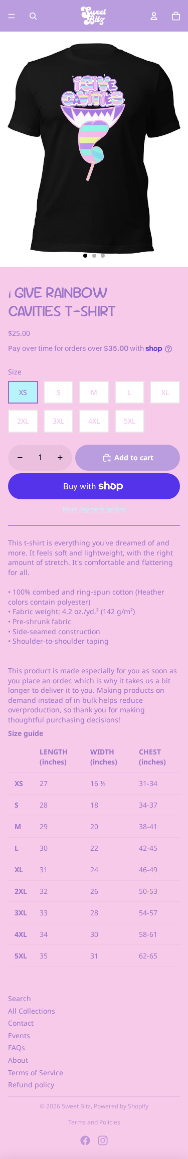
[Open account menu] (154, 16)
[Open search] (33, 16)
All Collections (31, 1011)
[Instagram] (103, 1140)
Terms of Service (35, 1072)
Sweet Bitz (76, 1106)
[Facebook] (85, 1140)
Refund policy (31, 1084)
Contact (21, 1023)
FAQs (16, 1047)
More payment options (94, 509)
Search (19, 998)
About (18, 1060)
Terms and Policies (94, 1122)
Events (19, 1035)
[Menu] (11, 16)
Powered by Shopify (121, 1106)
